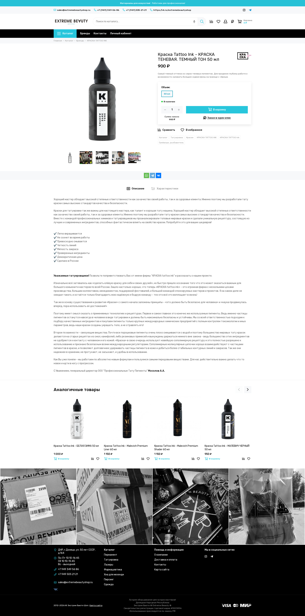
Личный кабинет (120, 33)
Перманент (110, 554)
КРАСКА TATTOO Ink (229, 137)
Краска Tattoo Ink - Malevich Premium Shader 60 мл (176, 447)
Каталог (67, 33)
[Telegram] (152, 175)
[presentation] (239, 389)
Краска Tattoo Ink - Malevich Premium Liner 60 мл (126, 447)
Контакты (100, 33)
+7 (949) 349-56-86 (108, 10)
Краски (189, 137)
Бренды (85, 33)
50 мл (167, 94)
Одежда (108, 584)
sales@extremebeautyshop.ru (73, 10)
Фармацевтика (113, 569)
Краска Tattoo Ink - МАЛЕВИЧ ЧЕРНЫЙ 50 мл (227, 447)
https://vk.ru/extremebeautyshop (172, 10)
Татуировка (177, 137)
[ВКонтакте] (158, 175)
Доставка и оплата (165, 559)
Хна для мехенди (114, 574)
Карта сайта (161, 569)
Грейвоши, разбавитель (171, 142)
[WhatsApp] (146, 175)
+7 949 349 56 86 (68, 569)
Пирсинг (109, 579)
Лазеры (108, 564)
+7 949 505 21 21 (68, 574)
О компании (161, 554)
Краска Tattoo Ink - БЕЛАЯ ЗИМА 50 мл (76, 445)
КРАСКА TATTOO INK (207, 137)
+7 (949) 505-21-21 (136, 10)
